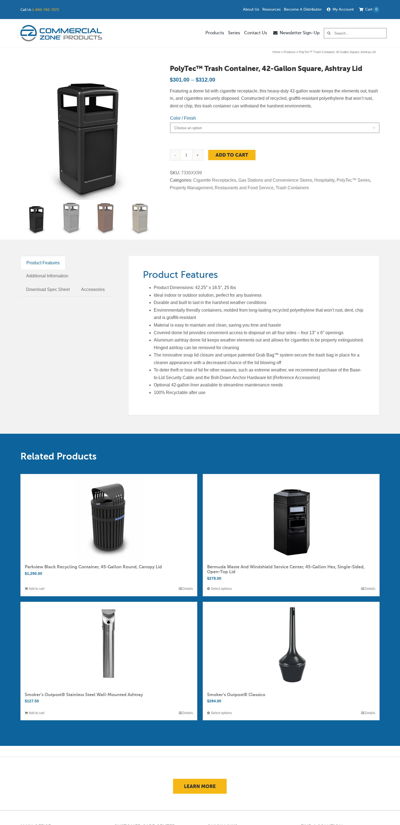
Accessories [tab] (93, 289)
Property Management (191, 187)
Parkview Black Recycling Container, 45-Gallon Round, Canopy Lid (93, 567)
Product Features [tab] (43, 262)
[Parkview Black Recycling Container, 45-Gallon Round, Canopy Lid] (109, 516)
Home (276, 52)
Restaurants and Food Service (244, 187)
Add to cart (232, 155)
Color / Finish (183, 118)
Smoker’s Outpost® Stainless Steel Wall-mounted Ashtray (84, 694)
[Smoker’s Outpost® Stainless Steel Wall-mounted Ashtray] (109, 644)
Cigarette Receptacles (214, 180)
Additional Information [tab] (47, 276)
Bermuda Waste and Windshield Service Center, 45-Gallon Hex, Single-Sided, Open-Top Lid (286, 569)
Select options (221, 589)
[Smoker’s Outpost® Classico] (291, 644)
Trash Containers (292, 187)
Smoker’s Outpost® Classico (236, 694)
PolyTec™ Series (353, 180)
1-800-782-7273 (45, 10)
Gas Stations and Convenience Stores (275, 180)
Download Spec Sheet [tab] (48, 289)
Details (188, 589)
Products (290, 52)
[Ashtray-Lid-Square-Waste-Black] (87, 132)
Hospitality (324, 180)
